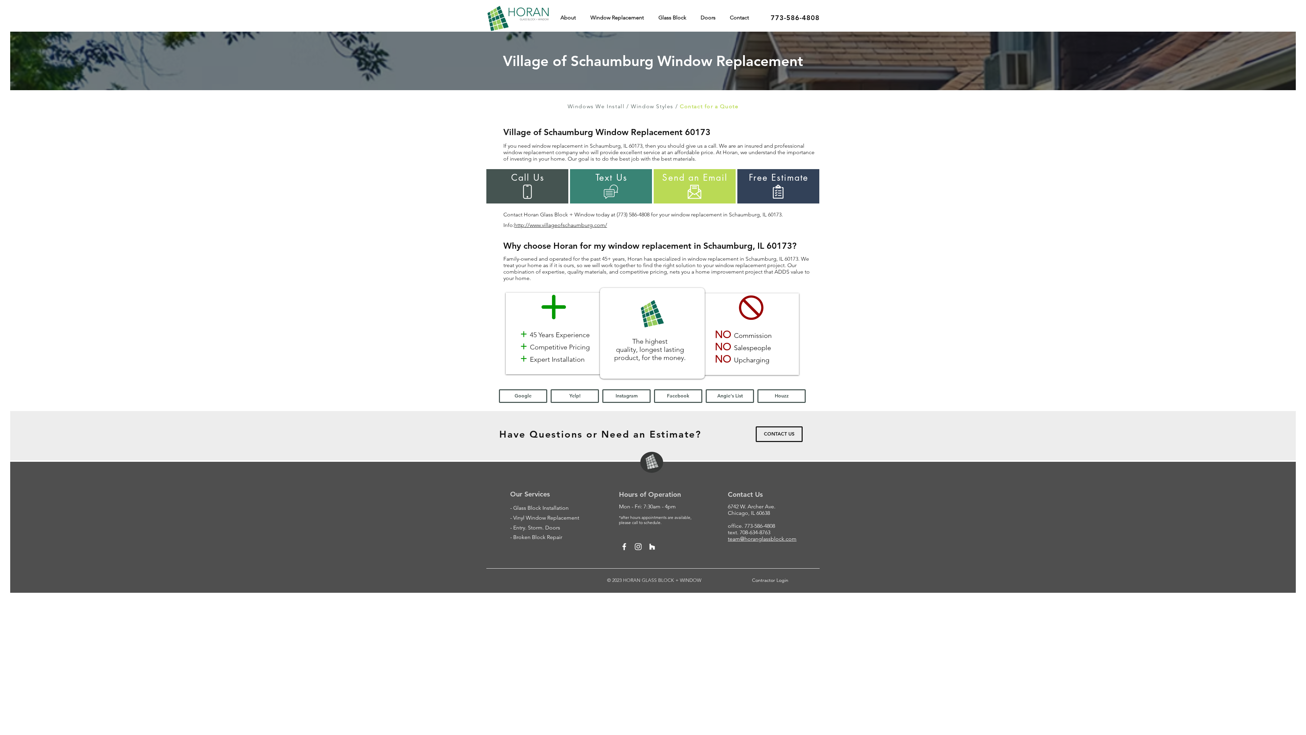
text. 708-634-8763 (749, 532)
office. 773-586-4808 (751, 526)
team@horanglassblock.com (762, 539)
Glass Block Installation (541, 508)
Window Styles (652, 106)
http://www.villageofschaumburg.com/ (560, 225)
